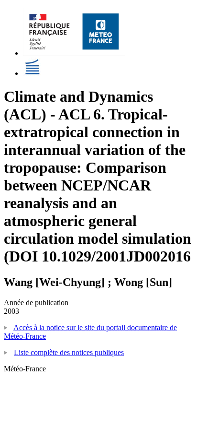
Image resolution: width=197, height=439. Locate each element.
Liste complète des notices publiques (69, 352)
